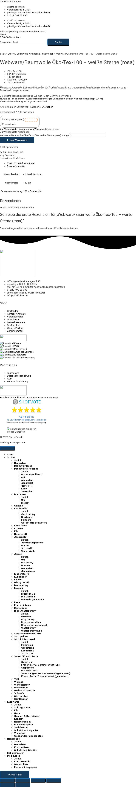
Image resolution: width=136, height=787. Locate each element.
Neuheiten (20, 463)
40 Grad (27, 174)
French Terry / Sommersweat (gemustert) (45, 676)
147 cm (27, 182)
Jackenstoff (21, 536)
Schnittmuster (15, 752)
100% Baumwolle (32, 191)
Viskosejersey (22, 684)
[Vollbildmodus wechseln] (22, 780)
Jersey (18, 553)
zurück (17, 460)
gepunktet (27, 482)
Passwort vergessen (25, 767)
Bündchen (20, 494)
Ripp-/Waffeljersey (25, 610)
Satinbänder (21, 727)
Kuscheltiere (21, 747)
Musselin (19, 588)
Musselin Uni (28, 593)
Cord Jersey (28, 514)
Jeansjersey (28, 571)
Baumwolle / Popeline (28, 53)
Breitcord (26, 517)
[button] (29, 129)
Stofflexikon (21, 698)
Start (2, 53)
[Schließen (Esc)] (53, 780)
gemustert (27, 480)
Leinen (18, 579)
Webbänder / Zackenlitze (28, 735)
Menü (3, 34)
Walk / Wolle (28, 551)
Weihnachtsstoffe (24, 690)
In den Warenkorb (17, 140)
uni (23, 477)
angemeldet (16, 228)
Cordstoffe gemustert (34, 522)
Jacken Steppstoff (32, 542)
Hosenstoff (20, 534)
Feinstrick (27, 644)
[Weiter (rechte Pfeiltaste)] (22, 785)
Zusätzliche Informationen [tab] (21, 163)
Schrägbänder (22, 707)
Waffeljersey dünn (31, 630)
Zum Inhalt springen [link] (10, 1)
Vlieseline (19, 733)
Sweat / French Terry (26, 656)
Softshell (26, 548)
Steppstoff (27, 667)
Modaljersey (21, 585)
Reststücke (20, 608)
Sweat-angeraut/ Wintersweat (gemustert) (45, 673)
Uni (23, 499)
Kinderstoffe (21, 573)
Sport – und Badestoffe (27, 633)
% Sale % (19, 693)
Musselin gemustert (32, 599)
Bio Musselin (28, 596)
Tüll (16, 679)
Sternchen (47, 53)
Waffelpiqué (21, 687)
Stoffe (11, 53)
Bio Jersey (27, 562)
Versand (10, 155)
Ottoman (26, 616)
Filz (16, 531)
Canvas (18, 505)
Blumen (25, 565)
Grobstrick (27, 647)
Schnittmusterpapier (26, 730)
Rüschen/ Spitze (23, 724)
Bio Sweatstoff (29, 670)
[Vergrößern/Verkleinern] (7, 780)
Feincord (26, 519)
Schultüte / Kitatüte (25, 750)
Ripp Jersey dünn (31, 622)
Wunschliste (21, 764)
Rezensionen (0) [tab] (16, 166)
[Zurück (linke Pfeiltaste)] (7, 785)
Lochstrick (27, 650)
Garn (17, 713)
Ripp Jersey (28, 619)
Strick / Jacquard (24, 639)
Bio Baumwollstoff (31, 474)
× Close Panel (14, 774)
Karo (24, 488)
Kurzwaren (13, 701)
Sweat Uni (27, 662)
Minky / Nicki (21, 582)
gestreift (26, 485)
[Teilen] (38, 780)
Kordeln (18, 718)
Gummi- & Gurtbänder (27, 716)
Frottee (18, 528)
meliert (25, 502)
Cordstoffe (20, 508)
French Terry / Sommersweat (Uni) (40, 664)
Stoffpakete (21, 636)
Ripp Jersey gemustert (34, 625)
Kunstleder (20, 576)
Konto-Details (22, 761)
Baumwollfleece (23, 465)
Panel (17, 602)
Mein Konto (13, 755)
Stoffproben (21, 696)
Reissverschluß (23, 721)
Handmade (13, 738)
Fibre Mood (20, 525)
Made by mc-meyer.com (13, 442)
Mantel (25, 545)
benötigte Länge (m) (13, 119)
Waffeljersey (28, 627)
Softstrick (27, 653)
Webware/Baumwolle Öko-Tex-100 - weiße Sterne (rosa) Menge (34, 135)
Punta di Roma (22, 605)
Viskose (18, 681)
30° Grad (37, 174)
